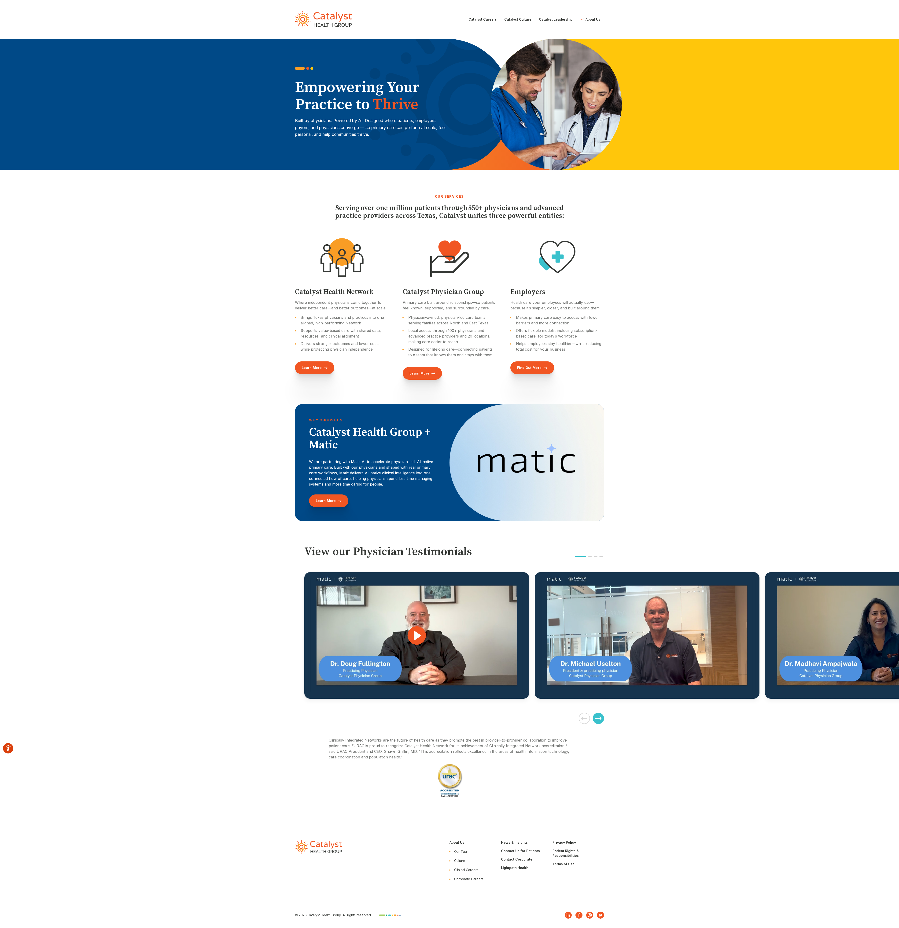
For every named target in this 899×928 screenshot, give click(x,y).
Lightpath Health (514, 868)
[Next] (598, 718)
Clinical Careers (466, 870)
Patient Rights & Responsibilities (566, 853)
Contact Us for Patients (520, 851)
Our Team (461, 852)
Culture (459, 861)
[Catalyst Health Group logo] (323, 19)
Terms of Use (564, 864)
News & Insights (514, 842)
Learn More (312, 368)
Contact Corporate (516, 859)
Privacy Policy (564, 842)
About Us (457, 842)
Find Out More (529, 368)
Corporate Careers (468, 879)
